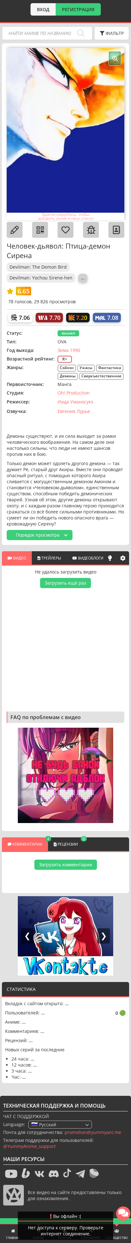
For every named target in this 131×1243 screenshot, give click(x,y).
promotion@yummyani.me (93, 1132)
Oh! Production (74, 393)
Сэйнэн (67, 367)
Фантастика (109, 367)
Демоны (68, 376)
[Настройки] (122, 558)
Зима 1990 (69, 350)
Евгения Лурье (74, 411)
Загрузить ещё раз (65, 583)
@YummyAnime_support (29, 1146)
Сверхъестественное (101, 376)
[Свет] (110, 558)
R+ (64, 359)
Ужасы (86, 367)
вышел (68, 333)
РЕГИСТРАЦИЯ (78, 9)
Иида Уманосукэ (75, 402)
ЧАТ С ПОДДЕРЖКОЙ (26, 1116)
